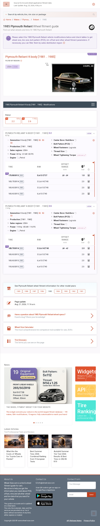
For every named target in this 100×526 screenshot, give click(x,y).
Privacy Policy (89, 521)
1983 (66, 291)
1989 (18, 291)
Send (91, 495)
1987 (34, 291)
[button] (50, 14)
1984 (58, 291)
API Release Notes (74, 521)
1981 (81, 291)
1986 (42, 291)
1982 (73, 291)
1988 (26, 291)
